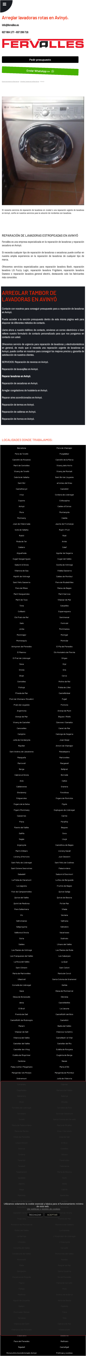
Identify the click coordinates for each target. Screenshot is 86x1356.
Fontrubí (64, 623)
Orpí (64, 664)
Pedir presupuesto (40, 59)
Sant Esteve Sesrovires (21, 868)
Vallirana (64, 921)
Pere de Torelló (21, 454)
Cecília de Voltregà (64, 564)
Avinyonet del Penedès (21, 646)
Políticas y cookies (64, 1353)
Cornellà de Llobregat (21, 985)
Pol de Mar (64, 903)
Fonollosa (64, 792)
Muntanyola (64, 512)
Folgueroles (21, 798)
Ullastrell (22, 979)
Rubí (64, 535)
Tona (21, 605)
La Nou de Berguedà (64, 880)
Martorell (22, 763)
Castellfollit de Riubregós (21, 1020)
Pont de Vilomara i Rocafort (21, 699)
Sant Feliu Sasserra (21, 582)
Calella (64, 518)
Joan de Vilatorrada (21, 524)
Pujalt (64, 699)
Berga (21, 769)
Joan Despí (64, 740)
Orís (64, 670)
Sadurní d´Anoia (22, 564)
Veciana (64, 915)
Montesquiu (21, 640)
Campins (21, 734)
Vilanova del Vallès (21, 1037)
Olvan (21, 675)
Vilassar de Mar (64, 599)
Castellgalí (64, 1347)
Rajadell (21, 1347)
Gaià (22, 623)
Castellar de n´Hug (22, 1049)
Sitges (64, 658)
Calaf (64, 547)
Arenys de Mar (21, 716)
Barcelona (21, 448)
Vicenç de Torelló (21, 471)
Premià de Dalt (21, 1014)
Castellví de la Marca (64, 459)
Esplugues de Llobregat (64, 810)
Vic (21, 915)
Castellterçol (21, 489)
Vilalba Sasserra (64, 570)
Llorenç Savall (64, 851)
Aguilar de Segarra (64, 553)
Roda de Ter (21, 541)
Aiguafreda (21, 553)
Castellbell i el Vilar (64, 1037)
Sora (64, 833)
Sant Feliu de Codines (64, 862)
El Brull (21, 1008)
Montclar (64, 640)
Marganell (64, 763)
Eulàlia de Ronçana (64, 1049)
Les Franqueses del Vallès (21, 956)
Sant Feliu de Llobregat (21, 862)
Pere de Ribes (21, 588)
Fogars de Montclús (64, 798)
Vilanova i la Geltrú (64, 1032)
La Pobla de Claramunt (21, 880)
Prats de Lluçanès (22, 705)
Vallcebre (64, 926)
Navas (64, 1061)
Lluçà (64, 839)
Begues (64, 827)
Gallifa (21, 833)
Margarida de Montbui (64, 1072)
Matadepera (64, 751)
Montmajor (21, 635)
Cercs (64, 675)
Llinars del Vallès (64, 944)
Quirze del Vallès (21, 897)
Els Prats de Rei (22, 617)
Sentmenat (64, 617)
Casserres (21, 816)
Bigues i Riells (64, 716)
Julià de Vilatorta (64, 1078)
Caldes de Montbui (64, 576)
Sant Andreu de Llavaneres (22, 751)
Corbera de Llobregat (64, 494)
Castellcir (64, 1020)
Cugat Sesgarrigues (21, 559)
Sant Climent (21, 967)
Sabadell (21, 874)
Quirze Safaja (64, 891)
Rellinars (64, 1341)
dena (21, 1002)
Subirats (64, 938)
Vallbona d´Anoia (21, 932)
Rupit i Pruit (64, 529)
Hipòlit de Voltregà (21, 576)
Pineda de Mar (21, 693)
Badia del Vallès (64, 1026)
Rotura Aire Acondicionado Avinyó (21, 1353)
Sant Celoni (64, 967)
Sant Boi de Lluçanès (64, 477)
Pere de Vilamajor (64, 448)
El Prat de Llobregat (21, 658)
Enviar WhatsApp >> (38, 71)
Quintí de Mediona (21, 903)
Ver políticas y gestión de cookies (43, 1209)
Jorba (21, 629)
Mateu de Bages (64, 588)
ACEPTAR (52, 1215)
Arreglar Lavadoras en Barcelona (29, 81)
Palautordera (64, 868)
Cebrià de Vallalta (21, 477)
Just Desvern (64, 856)
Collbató (21, 611)
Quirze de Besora (64, 897)
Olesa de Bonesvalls (21, 997)
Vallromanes (21, 921)
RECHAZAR (35, 1215)
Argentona (21, 710)
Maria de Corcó (64, 973)
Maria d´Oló (64, 1067)
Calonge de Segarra (64, 734)
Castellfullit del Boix (64, 1014)
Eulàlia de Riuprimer (22, 1055)
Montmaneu (64, 629)
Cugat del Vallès (64, 559)
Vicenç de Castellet (21, 722)
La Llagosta (21, 886)
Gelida (64, 985)
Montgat (64, 635)
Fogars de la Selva (22, 804)
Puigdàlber (64, 454)
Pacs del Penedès (21, 1341)
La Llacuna (64, 1008)
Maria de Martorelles (22, 973)
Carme (64, 816)
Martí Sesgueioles (22, 594)
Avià (21, 781)
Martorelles (64, 757)
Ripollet (21, 745)
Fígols (64, 804)
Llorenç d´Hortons (22, 856)
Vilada (64, 909)
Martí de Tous (22, 599)
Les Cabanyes (64, 956)
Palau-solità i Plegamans (21, 1067)
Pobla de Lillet (64, 687)
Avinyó (22, 506)
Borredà (64, 775)
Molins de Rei (64, 681)
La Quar (64, 961)
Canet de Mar (64, 728)
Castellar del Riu (64, 1043)
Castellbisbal (64, 693)
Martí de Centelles (22, 465)
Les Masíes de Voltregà (21, 950)
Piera (21, 821)
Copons (21, 500)
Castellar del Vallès (21, 1043)
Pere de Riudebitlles (64, 582)
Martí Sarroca (64, 594)
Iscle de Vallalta (21, 529)
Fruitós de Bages (64, 886)
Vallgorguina (21, 926)
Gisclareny (21, 792)
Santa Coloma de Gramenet (64, 979)
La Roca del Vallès (21, 961)
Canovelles (21, 728)
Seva (21, 664)
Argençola (21, 845)
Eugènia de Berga (64, 1055)
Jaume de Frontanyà (64, 524)
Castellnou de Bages (64, 845)
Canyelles (64, 605)
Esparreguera (64, 611)
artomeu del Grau (64, 483)
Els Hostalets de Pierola (64, 652)
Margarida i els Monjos (21, 1072)
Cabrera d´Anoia (22, 775)
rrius (21, 494)
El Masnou (21, 652)
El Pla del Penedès (64, 646)
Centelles (21, 681)
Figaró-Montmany (21, 810)
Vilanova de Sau (22, 570)
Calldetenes (21, 786)
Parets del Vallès (21, 827)
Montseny (21, 518)
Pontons (64, 705)
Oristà (21, 670)
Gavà (21, 991)
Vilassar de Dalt (21, 1032)
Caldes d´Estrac (64, 506)
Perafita (64, 821)
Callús (64, 781)
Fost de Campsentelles (21, 891)
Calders (21, 547)
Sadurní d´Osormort (64, 874)
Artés (64, 541)
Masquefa (21, 757)
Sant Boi (21, 483)
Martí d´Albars (22, 851)
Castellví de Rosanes (21, 459)
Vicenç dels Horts (64, 465)
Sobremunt (22, 1078)
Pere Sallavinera (21, 909)
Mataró (21, 1026)
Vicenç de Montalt (64, 471)
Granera (64, 786)
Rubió (21, 535)
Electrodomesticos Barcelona (10, 81)
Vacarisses (64, 932)
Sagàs (21, 839)
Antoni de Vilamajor (64, 745)
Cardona (21, 1061)
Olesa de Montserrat (64, 991)
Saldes (22, 944)
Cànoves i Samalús (64, 722)
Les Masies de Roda (64, 950)
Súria (21, 938)
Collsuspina (64, 500)
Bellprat (64, 769)
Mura (21, 512)
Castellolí (64, 489)
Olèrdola (64, 997)
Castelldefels (64, 1002)
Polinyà (21, 687)
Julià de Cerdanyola (21, 740)
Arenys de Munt (64, 710)
